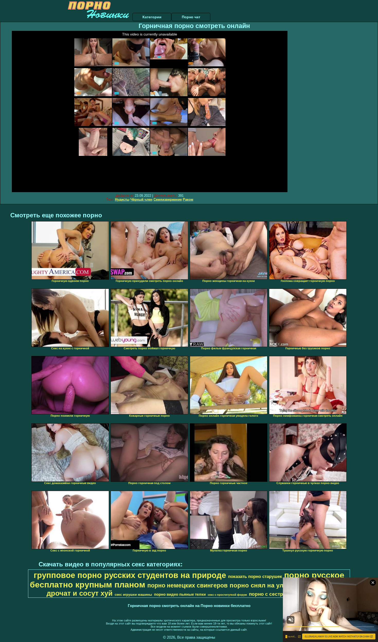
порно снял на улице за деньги (278, 585)
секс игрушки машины (133, 594)
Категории (151, 17)
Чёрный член (141, 199)
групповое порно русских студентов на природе (130, 575)
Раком (188, 199)
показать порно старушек (255, 576)
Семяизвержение (168, 199)
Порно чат (191, 17)
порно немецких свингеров (187, 585)
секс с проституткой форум (227, 594)
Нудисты (122, 199)
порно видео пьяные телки (180, 594)
